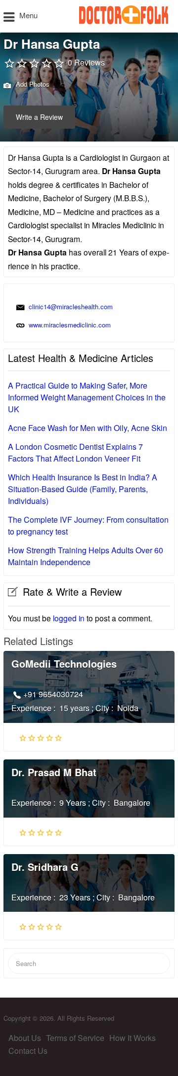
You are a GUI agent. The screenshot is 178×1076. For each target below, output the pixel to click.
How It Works (132, 1037)
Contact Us (27, 1050)
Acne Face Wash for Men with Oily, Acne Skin (87, 427)
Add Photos (31, 84)
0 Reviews (86, 62)
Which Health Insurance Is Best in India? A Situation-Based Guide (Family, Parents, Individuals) (82, 488)
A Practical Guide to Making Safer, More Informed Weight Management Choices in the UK (87, 397)
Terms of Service (75, 1037)
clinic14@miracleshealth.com (71, 306)
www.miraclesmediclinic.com (70, 324)
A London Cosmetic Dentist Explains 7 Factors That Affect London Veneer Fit (75, 452)
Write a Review (39, 117)
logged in (69, 617)
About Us (24, 1037)
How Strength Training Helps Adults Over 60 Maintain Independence (85, 556)
